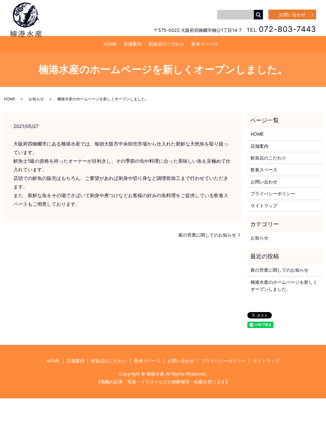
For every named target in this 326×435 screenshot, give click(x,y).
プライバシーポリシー (273, 193)
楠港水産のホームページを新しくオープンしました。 (284, 285)
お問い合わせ (292, 14)
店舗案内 (132, 43)
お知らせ (36, 98)
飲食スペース (204, 43)
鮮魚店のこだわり (166, 43)
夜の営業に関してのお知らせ (207, 235)
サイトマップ (264, 205)
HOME (110, 43)
